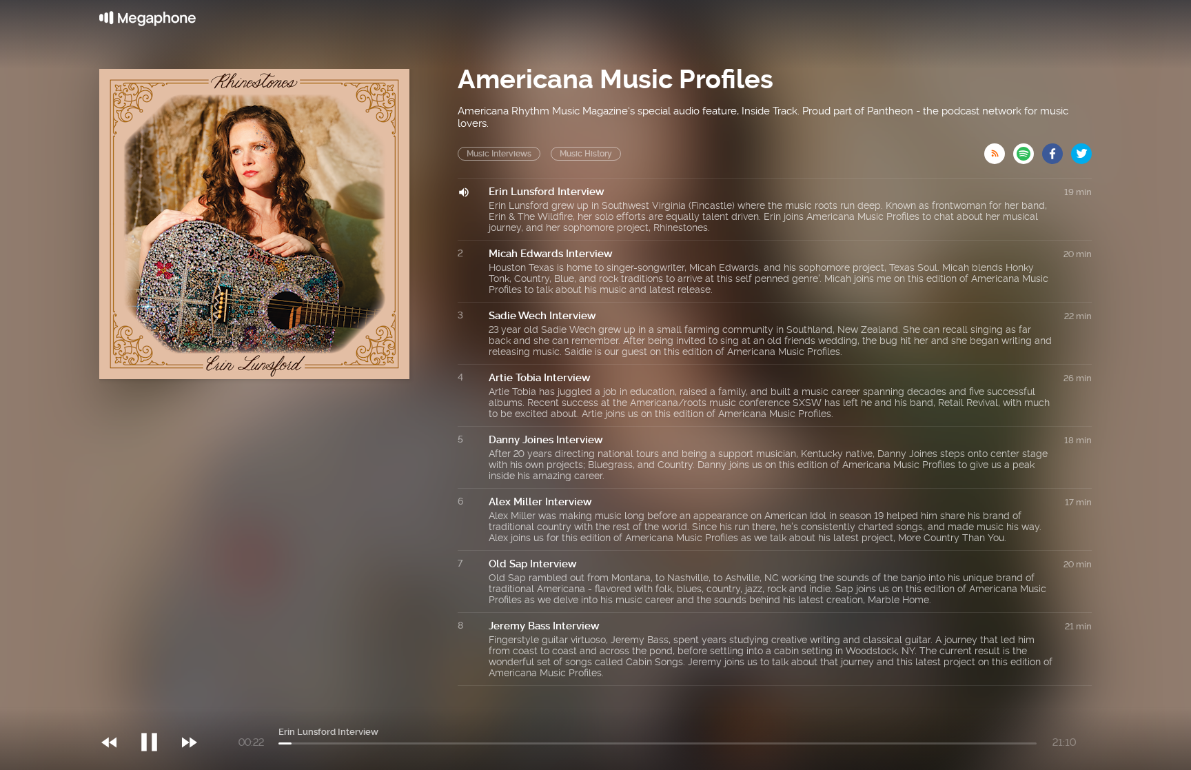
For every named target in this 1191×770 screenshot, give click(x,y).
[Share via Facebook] (1056, 149)
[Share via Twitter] (1081, 149)
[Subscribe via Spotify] (1027, 149)
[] (156, 714)
